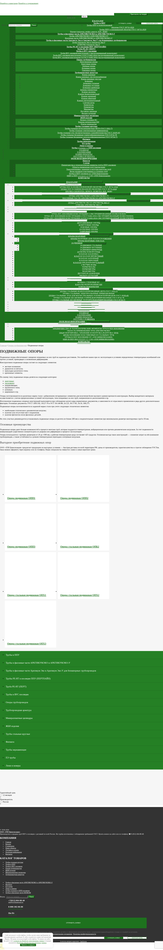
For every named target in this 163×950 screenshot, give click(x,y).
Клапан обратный (88, 98)
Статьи (86, 163)
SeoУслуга (83, 941)
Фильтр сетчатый (89, 113)
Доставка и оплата (12, 850)
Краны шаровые (88, 75)
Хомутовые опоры (88, 64)
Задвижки (89, 81)
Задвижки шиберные (91, 88)
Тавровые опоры (89, 70)
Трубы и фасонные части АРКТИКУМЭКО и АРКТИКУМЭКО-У (86, 34)
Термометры (89, 107)
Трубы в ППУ (99, 23)
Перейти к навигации (9, 3)
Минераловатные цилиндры (86, 116)
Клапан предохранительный (88, 101)
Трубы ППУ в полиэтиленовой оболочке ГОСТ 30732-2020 (89, 187)
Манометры (89, 109)
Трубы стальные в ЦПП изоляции (17, 891)
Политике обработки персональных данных (32, 943)
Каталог (8, 844)
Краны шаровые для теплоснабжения (91, 77)
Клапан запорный (88, 96)
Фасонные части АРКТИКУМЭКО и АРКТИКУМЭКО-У (88, 38)
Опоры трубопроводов (86, 60)
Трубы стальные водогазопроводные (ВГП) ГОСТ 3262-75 (89, 128)
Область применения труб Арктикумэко (88, 167)
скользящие (9, 383)
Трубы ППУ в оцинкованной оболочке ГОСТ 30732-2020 (122, 30)
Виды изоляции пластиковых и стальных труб (89, 171)
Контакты (84, 178)
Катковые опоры (88, 68)
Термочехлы (89, 105)
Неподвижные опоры (88, 62)
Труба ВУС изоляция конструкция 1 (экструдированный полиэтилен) (88, 53)
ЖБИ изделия (86, 118)
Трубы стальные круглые (86, 126)
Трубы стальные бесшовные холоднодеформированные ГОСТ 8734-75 (88, 137)
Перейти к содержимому (28, 3)
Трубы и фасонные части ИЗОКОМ (18, 893)
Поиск (34, 25)
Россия (5, 802)
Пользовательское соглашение (61, 934)
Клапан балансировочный (88, 94)
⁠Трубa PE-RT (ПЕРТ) (86, 49)
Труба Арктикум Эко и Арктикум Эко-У (88, 42)
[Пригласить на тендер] (138, 14)
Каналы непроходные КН (88, 122)
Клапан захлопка (89, 92)
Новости (86, 161)
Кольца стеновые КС (88, 120)
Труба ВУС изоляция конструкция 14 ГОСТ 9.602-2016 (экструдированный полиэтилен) (89, 58)
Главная (3, 345)
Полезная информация (84, 159)
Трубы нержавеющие (86, 141)
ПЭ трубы (86, 144)
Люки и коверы (86, 146)
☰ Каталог (98, 21)
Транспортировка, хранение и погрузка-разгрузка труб (88, 169)
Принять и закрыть (28, 945)
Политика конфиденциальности (84, 934)
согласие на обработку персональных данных (28, 941)
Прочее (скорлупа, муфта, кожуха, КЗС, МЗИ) (88, 32)
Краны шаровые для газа (91, 79)
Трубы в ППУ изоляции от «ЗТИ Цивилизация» (88, 174)
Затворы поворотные (88, 90)
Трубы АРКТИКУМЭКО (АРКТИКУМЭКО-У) (88, 36)
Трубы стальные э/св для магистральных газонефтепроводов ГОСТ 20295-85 (88, 133)
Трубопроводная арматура (86, 73)
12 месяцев (7, 795)
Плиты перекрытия (89, 124)
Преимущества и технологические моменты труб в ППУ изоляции (88, 165)
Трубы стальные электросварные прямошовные (88, 131)
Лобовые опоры (88, 66)
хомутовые (9, 381)
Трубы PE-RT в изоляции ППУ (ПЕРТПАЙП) (86, 47)
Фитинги (86, 139)
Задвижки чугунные (91, 85)
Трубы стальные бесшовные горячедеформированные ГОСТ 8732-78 (89, 135)
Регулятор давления (89, 111)
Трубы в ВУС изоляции (86, 51)
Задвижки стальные (91, 83)
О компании (9, 846)
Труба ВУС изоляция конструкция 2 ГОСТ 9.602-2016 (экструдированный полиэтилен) (88, 55)
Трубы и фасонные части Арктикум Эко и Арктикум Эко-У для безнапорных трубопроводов (86, 40)
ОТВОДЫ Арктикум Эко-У (88, 45)
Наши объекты (10, 848)
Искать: (5, 25)
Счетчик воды (89, 103)
